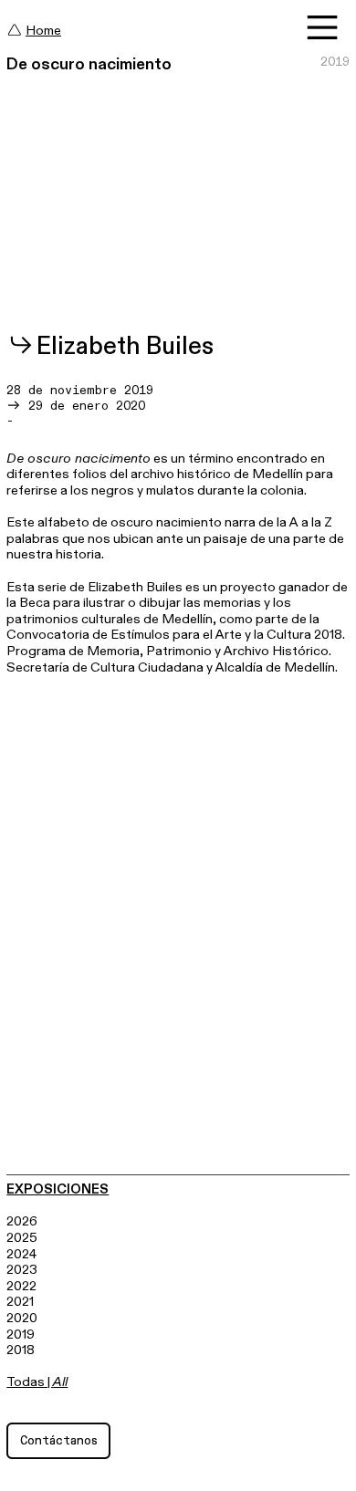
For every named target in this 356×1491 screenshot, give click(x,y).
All (60, 1382)
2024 (21, 1254)
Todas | (29, 1382)
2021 (20, 1301)
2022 (21, 1286)
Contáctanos (59, 1441)
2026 (21, 1221)
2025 (21, 1237)
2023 (21, 1269)
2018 (20, 1350)
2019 (20, 1334)
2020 (21, 1318)
